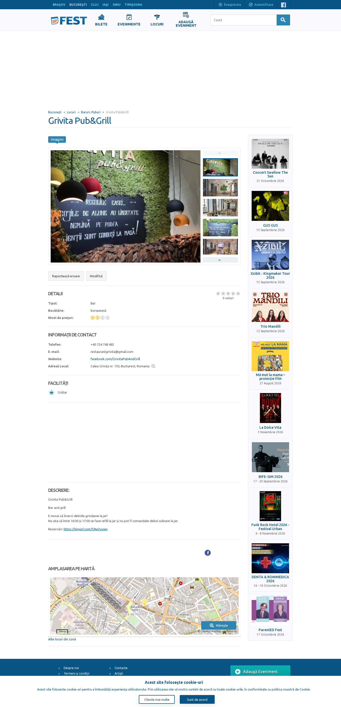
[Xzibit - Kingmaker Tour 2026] (270, 255)
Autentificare (263, 4)
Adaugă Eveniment (260, 671)
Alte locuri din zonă (62, 639)
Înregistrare (232, 4)
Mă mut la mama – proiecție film (270, 377)
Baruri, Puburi (90, 112)
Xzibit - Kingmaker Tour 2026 (270, 275)
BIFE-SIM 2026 (270, 477)
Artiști (119, 673)
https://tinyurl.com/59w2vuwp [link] (86, 529)
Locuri (71, 112)
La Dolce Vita (270, 427)
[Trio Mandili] (270, 307)
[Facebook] (208, 553)
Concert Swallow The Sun (270, 174)
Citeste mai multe (157, 699)
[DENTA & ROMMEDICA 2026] (270, 558)
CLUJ (95, 4)
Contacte (121, 668)
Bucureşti (54, 112)
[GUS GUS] (270, 206)
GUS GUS (270, 225)
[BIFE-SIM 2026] (270, 457)
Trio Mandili (270, 326)
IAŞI (106, 4)
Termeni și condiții (76, 673)
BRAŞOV (59, 4)
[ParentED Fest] (270, 610)
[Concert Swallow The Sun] (270, 154)
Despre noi (71, 668)
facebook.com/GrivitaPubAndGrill (115, 359)
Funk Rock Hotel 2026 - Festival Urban (270, 527)
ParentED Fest (270, 630)
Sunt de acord (197, 699)
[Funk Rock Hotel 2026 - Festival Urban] (270, 506)
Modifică (96, 276)
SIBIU (117, 4)
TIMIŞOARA (133, 4)
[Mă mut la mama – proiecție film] (270, 356)
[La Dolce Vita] (270, 408)
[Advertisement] (170, 68)
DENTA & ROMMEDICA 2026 (270, 579)
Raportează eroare (66, 276)
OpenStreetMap (211, 631)
